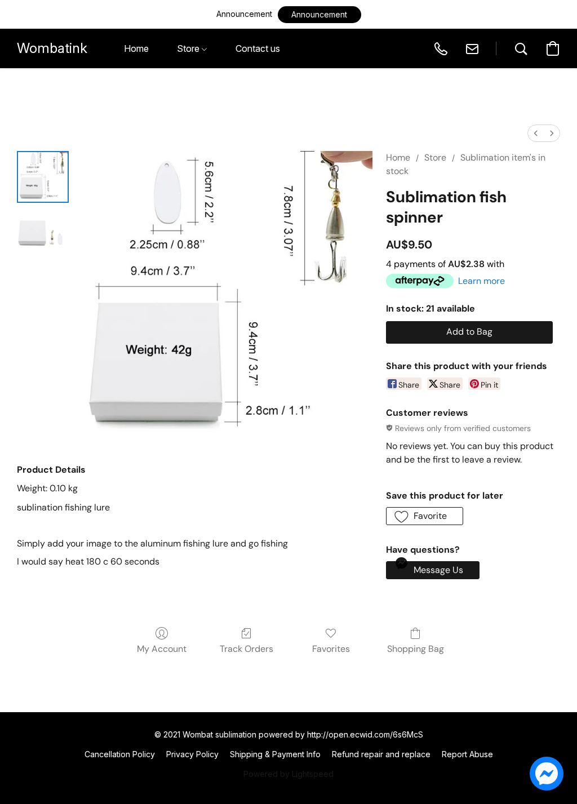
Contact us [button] (258, 48)
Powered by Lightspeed (288, 774)
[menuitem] (536, 133)
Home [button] (136, 48)
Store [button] (189, 48)
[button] (319, 14)
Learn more (481, 281)
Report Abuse (467, 754)
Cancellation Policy (120, 754)
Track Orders (246, 649)
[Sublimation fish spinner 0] (43, 177)
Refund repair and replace (381, 754)
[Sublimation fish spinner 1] (43, 233)
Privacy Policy (192, 754)
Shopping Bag (415, 649)
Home (398, 157)
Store (435, 157)
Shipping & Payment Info (275, 754)
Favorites (331, 649)
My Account (162, 649)
